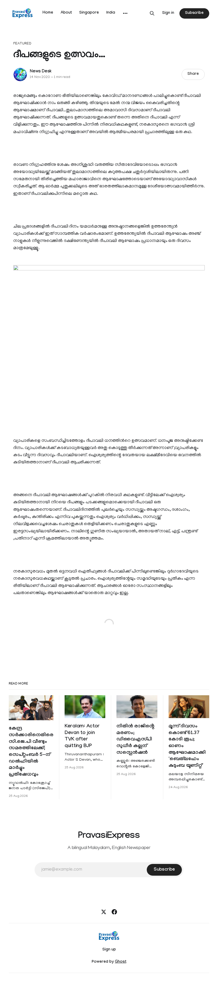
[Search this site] (152, 13)
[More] (125, 13)
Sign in (168, 13)
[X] (103, 912)
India (110, 13)
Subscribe (194, 13)
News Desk (41, 71)
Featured (22, 44)
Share (193, 74)
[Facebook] (114, 912)
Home (48, 13)
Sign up (109, 950)
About (66, 13)
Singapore (89, 13)
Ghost (120, 962)
